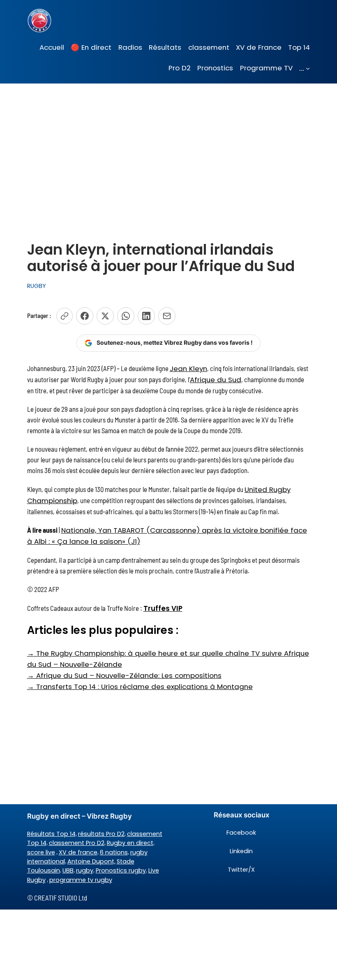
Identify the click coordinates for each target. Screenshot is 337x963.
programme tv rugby (80, 880)
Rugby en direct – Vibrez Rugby (79, 816)
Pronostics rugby (121, 870)
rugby (84, 870)
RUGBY (36, 286)
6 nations (114, 852)
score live (41, 852)
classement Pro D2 (76, 843)
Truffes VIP (162, 608)
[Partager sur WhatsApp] (125, 316)
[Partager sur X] (105, 316)
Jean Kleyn (188, 369)
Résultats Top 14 (51, 834)
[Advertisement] (168, 149)
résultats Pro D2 (101, 834)
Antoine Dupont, (91, 861)
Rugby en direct (130, 843)
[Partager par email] (166, 316)
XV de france (78, 852)
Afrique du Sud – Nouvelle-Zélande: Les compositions (124, 675)
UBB (68, 870)
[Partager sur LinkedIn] (146, 316)
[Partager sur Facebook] (84, 316)
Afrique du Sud (215, 380)
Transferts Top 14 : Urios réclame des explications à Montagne (140, 687)
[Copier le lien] (64, 316)
